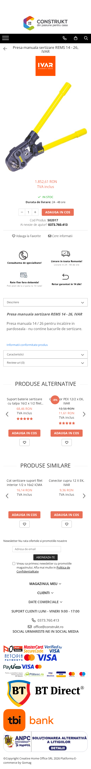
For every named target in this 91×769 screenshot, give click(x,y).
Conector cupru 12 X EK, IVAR (66, 482)
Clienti (44, 593)
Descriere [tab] (13, 302)
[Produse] (6, 39)
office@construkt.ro (48, 626)
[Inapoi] (3, 49)
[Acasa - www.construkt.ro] (45, 23)
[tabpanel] (45, 128)
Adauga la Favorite (28, 236)
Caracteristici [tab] (15, 354)
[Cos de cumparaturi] (75, 38)
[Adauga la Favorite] (24, 442)
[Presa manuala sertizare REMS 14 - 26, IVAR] (45, 128)
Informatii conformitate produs (27, 345)
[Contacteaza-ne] (65, 38)
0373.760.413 (48, 620)
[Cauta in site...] (86, 38)
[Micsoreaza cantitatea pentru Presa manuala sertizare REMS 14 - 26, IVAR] (22, 212)
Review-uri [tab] (16, 363)
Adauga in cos (57, 212)
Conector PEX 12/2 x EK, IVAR (66, 401)
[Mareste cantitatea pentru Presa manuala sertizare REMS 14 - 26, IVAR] (35, 212)
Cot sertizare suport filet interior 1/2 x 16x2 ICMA (24, 482)
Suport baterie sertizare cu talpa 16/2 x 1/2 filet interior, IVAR (24, 401)
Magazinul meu (43, 583)
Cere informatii (61, 236)
